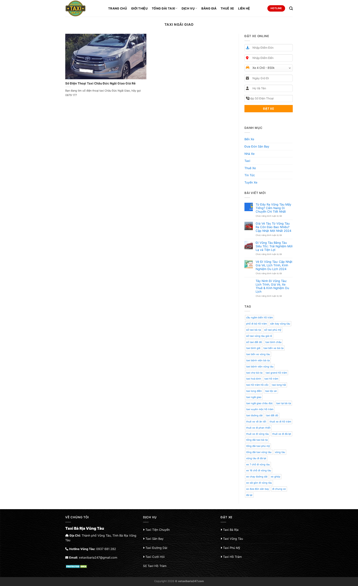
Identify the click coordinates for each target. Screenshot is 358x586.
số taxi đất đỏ (254, 342)
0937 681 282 (106, 549)
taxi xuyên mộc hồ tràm (259, 409)
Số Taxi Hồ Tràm (155, 566)
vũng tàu (280, 452)
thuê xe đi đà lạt (281, 433)
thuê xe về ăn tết (256, 421)
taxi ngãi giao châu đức (259, 403)
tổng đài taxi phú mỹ (258, 445)
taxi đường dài (254, 415)
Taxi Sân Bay (154, 538)
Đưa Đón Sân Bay (256, 146)
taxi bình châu (273, 342)
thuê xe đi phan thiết (258, 427)
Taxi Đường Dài (156, 548)
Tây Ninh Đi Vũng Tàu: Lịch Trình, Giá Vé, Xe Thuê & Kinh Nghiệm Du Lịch (272, 286)
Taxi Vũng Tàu (233, 538)
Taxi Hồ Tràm (232, 557)
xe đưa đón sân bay (257, 488)
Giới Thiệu (139, 8)
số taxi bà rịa (253, 329)
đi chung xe (279, 488)
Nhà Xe (249, 154)
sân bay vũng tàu (280, 323)
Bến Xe (249, 139)
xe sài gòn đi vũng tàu (259, 482)
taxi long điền (254, 390)
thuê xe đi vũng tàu (257, 433)
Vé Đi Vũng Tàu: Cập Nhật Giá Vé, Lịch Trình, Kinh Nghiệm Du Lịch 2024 (274, 265)
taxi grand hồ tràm (276, 372)
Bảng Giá (209, 8)
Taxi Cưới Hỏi (155, 557)
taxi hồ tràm (271, 378)
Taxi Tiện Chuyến (157, 530)
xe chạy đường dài (256, 476)
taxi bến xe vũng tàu (258, 354)
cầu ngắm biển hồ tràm (259, 317)
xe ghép (275, 476)
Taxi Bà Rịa (230, 530)
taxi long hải (279, 384)
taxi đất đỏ (272, 415)
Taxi (247, 161)
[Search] (291, 8)
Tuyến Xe (250, 182)
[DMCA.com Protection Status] (76, 566)
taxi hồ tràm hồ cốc (257, 384)
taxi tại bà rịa (283, 403)
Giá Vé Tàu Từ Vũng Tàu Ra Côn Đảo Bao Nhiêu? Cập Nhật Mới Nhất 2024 (273, 227)
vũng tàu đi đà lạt (256, 458)
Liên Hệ (244, 8)
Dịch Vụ (188, 8)
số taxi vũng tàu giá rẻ (259, 335)
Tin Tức (249, 175)
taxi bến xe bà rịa (273, 348)
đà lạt (249, 494)
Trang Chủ (117, 8)
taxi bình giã (253, 348)
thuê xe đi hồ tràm (280, 421)
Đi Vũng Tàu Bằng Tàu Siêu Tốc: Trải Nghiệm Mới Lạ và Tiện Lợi (274, 246)
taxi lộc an (271, 390)
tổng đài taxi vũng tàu (258, 452)
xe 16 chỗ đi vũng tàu (258, 470)
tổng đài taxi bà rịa (257, 439)
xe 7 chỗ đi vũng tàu (258, 464)
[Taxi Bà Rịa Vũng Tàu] (84, 8)
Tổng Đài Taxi (163, 8)
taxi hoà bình (253, 378)
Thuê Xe (227, 8)
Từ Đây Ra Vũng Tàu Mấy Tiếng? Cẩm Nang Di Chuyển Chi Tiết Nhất (273, 208)
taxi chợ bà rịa (254, 372)
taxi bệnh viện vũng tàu (260, 366)
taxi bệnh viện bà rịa (258, 360)
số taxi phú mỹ (272, 329)
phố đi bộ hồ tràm (256, 323)
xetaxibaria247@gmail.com (98, 557)
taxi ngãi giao (253, 397)
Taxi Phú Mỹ (231, 548)
